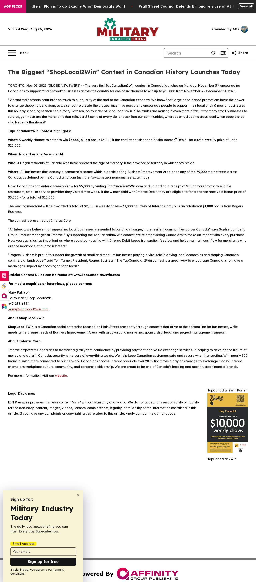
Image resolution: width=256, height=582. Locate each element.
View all (246, 6)
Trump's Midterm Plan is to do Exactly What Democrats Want (68, 6)
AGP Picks (13, 6)
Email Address (23, 544)
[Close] (78, 495)
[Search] (213, 53)
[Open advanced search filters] (223, 53)
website (61, 375)
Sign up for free (43, 561)
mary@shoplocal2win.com (28, 309)
